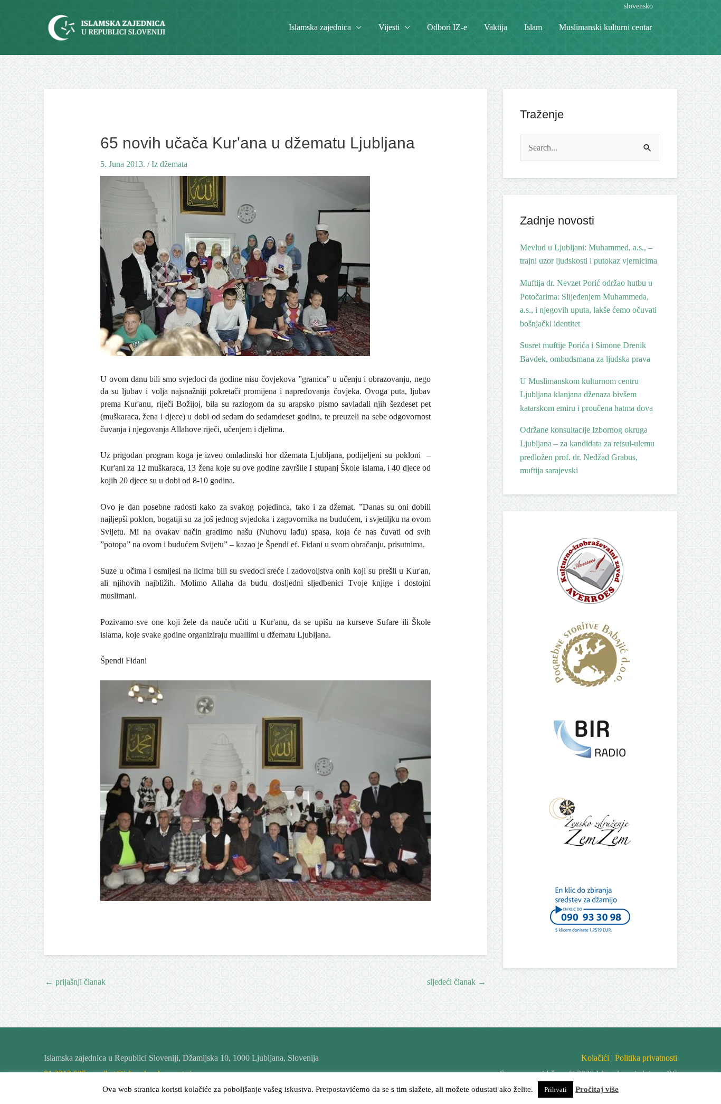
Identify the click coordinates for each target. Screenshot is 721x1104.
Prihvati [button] (555, 1089)
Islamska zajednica (320, 27)
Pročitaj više (597, 1089)
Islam (533, 27)
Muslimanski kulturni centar (605, 27)
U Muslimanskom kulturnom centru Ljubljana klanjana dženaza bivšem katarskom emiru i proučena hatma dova (586, 395)
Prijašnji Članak (75, 981)
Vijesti (389, 27)
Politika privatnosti (646, 1057)
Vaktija (495, 27)
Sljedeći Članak (456, 981)
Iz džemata (169, 164)
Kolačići (595, 1057)
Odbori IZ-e (447, 27)
